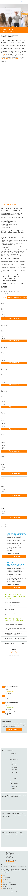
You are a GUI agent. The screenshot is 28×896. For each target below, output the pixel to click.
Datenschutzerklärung (8, 882)
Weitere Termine (6, 523)
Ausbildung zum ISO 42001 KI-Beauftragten (11, 58)
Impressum (5, 886)
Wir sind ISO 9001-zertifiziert (9, 884)
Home (2, 35)
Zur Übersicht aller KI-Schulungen (8, 204)
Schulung (7, 35)
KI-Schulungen (14, 35)
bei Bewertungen (14, 654)
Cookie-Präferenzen (7, 888)
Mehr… (7, 872)
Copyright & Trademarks (8, 881)
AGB (4, 875)
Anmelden (5, 879)
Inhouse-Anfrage (13, 729)
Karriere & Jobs (6, 877)
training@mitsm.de (10, 861)
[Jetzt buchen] (14, 318)
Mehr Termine (8, 693)
